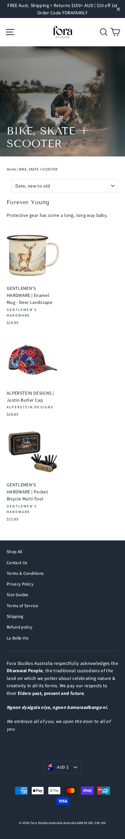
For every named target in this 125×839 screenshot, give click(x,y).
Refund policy (20, 627)
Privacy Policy (20, 584)
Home (11, 169)
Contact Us (17, 562)
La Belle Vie (17, 638)
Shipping (15, 616)
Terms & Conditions (25, 573)
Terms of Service (22, 605)
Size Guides (17, 594)
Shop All (14, 551)
